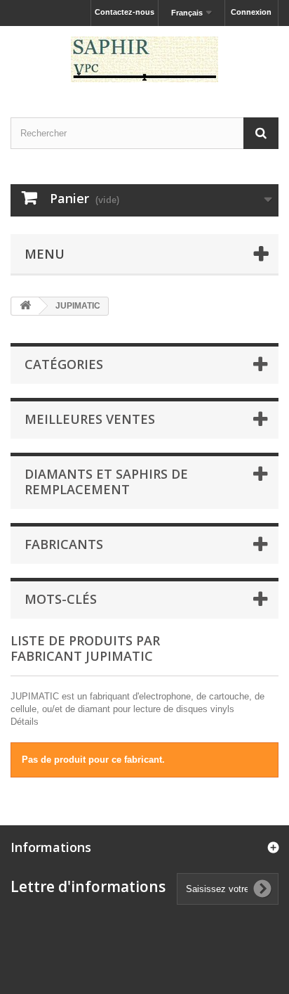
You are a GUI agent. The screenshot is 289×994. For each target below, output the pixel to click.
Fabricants (64, 544)
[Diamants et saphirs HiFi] (144, 59)
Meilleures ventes (90, 419)
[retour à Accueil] (25, 306)
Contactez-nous (124, 12)
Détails (25, 721)
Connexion (251, 12)
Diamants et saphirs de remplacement (106, 481)
